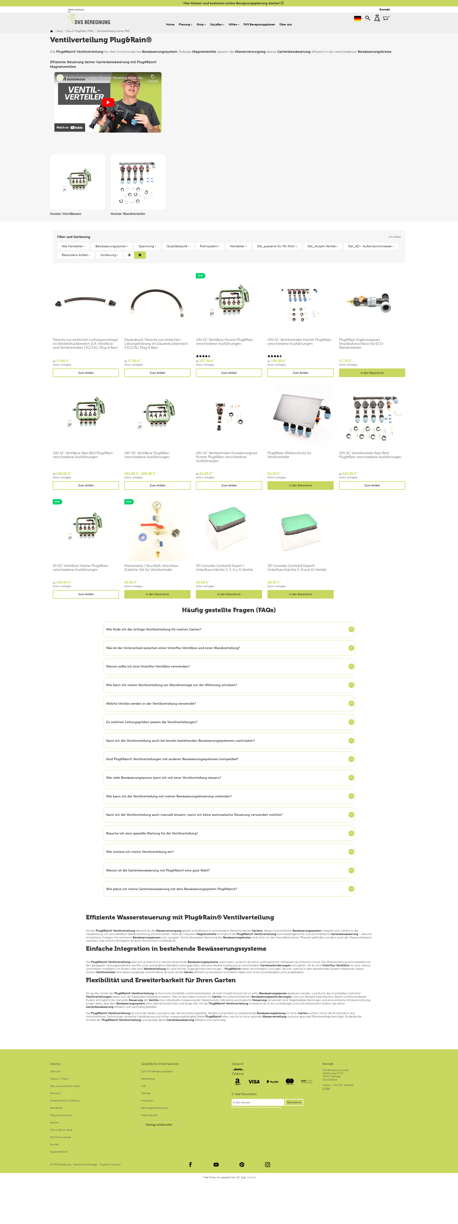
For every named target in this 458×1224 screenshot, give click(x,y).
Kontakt (384, 9)
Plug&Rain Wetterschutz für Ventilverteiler (289, 455)
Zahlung (237, 1074)
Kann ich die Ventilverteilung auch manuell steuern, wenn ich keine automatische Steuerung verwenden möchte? (194, 815)
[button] (229, 250)
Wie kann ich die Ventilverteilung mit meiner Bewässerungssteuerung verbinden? (169, 796)
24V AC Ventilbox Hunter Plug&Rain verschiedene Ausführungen (224, 342)
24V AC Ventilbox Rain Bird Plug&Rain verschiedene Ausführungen (83, 455)
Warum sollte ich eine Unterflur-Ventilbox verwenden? (148, 666)
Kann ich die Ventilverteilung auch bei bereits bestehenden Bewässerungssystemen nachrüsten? (180, 740)
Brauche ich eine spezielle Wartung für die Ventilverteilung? (152, 833)
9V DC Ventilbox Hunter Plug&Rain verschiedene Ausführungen (80, 568)
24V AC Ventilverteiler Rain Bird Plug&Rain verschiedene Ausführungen (370, 455)
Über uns (285, 24)
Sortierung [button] (108, 255)
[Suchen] (367, 17)
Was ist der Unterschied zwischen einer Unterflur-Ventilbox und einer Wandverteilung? (173, 648)
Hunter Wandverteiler (128, 214)
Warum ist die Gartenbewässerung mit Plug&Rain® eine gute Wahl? (158, 870)
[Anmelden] (377, 17)
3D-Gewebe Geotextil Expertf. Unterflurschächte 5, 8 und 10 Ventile (297, 568)
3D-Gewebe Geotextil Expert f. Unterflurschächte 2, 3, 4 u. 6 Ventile (224, 568)
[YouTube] (216, 1164)
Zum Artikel (86, 373)
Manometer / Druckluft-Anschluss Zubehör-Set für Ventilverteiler (151, 568)
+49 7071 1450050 (343, 1085)
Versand (237, 1064)
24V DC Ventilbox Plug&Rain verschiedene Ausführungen (146, 455)
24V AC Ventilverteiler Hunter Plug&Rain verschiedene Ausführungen (299, 342)
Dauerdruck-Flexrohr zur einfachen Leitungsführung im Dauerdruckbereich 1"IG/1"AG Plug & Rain (156, 344)
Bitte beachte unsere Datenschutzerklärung (256, 1107)
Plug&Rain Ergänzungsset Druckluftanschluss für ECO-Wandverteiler (361, 344)
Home (170, 24)
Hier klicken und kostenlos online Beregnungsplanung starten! (232, 3)
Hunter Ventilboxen (65, 214)
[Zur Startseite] (91, 18)
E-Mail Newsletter (244, 1094)
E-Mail (326, 1088)
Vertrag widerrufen (158, 1125)
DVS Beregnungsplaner (259, 24)
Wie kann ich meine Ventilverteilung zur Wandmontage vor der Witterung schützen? (171, 685)
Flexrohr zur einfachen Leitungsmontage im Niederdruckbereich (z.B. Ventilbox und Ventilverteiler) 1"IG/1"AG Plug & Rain (85, 344)
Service (55, 1064)
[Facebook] (190, 1164)
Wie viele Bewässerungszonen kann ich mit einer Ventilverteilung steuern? (163, 777)
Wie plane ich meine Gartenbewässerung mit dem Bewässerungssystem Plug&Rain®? (171, 889)
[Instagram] (268, 1164)
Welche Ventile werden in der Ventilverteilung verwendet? (151, 703)
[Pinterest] (242, 1164)
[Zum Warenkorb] (386, 18)
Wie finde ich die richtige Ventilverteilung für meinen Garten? (153, 629)
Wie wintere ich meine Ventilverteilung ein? (140, 852)
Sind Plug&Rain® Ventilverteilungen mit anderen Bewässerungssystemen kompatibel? (172, 759)
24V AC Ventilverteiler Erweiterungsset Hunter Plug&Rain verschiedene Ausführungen (226, 457)
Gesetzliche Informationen (160, 1064)
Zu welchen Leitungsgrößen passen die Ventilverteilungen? (152, 722)
